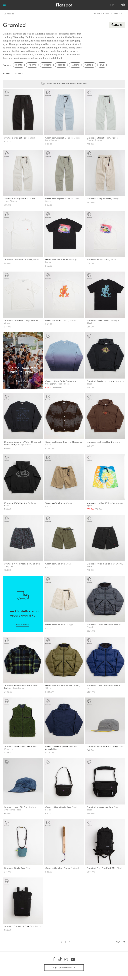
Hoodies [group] (61, 65)
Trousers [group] (46, 65)
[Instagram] (66, 959)
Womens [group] (89, 65)
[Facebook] (54, 959)
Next (119, 941)
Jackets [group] (75, 65)
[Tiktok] (60, 959)
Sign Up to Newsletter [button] (64, 967)
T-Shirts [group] (32, 65)
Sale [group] (102, 65)
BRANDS (107, 13)
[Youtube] (73, 959)
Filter (6, 73)
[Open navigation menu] (4, 5)
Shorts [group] (19, 65)
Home (97, 13)
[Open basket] (123, 5)
